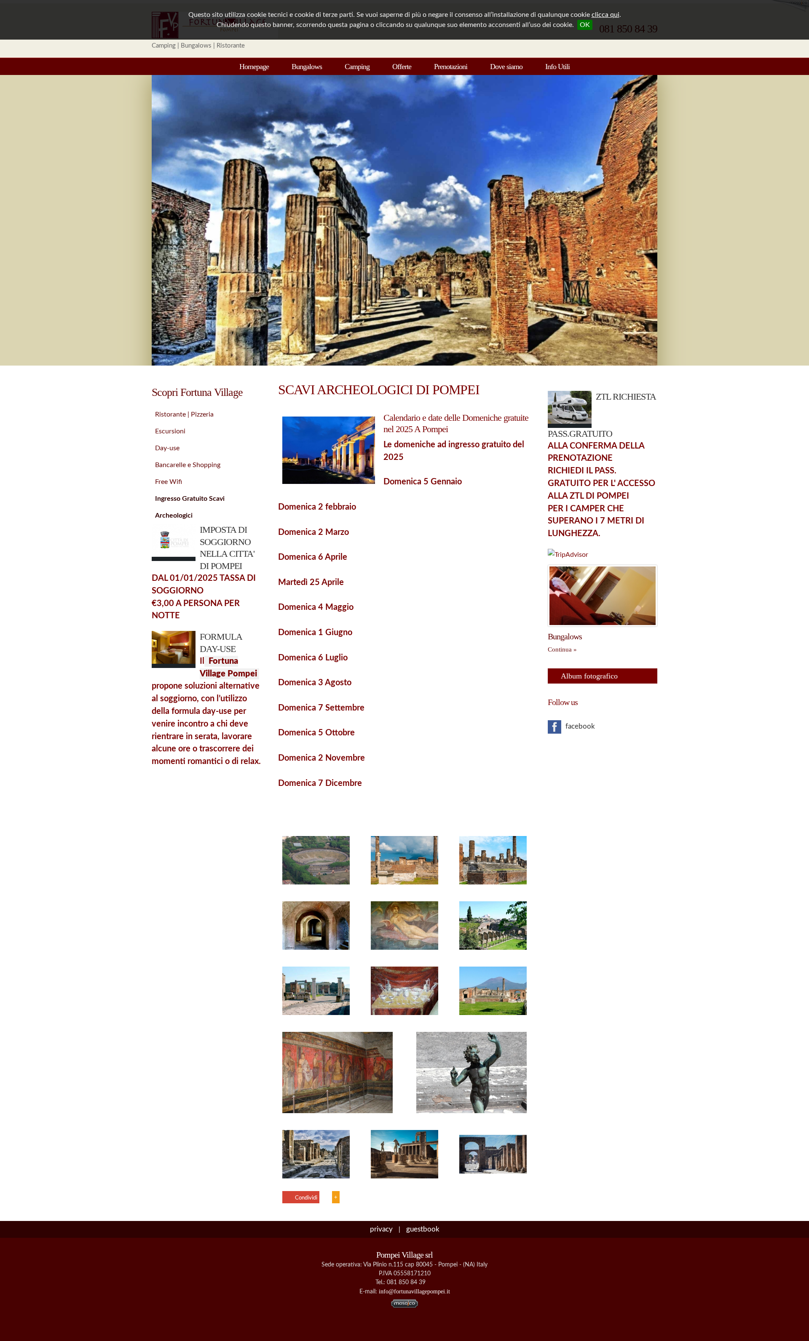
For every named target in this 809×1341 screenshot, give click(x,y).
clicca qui (605, 14)
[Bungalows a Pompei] (602, 624)
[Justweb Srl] (405, 1329)
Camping (357, 66)
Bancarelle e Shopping (187, 465)
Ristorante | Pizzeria (184, 414)
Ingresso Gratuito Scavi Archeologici (190, 501)
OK (585, 24)
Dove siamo (506, 66)
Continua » (562, 649)
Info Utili (557, 66)
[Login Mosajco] (404, 1306)
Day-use (167, 448)
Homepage (254, 66)
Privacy (381, 1229)
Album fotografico (589, 676)
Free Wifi (168, 481)
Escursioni (170, 431)
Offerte (401, 66)
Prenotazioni (450, 66)
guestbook (422, 1229)
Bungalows (307, 66)
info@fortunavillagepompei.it (414, 1291)
